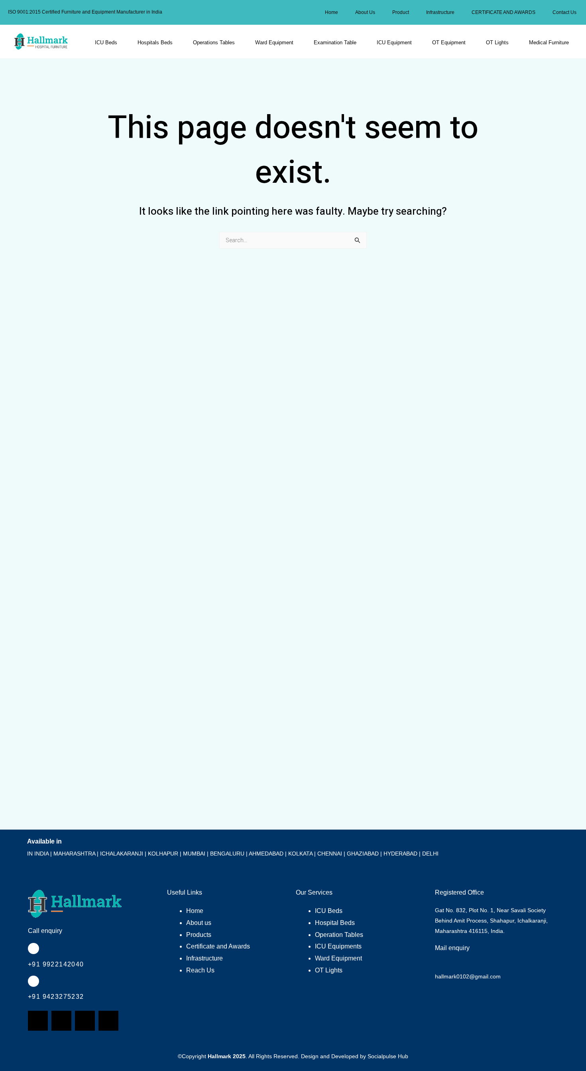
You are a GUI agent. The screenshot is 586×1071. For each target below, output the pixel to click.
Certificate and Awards (218, 946)
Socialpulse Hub (388, 1056)
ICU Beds (106, 42)
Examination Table (335, 42)
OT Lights (497, 42)
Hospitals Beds (155, 42)
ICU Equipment (394, 42)
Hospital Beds (335, 922)
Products (198, 934)
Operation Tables (339, 934)
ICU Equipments (338, 946)
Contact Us (564, 12)
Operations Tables (214, 42)
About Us (365, 12)
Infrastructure (440, 12)
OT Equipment (449, 42)
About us (198, 922)
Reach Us (200, 970)
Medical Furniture (549, 42)
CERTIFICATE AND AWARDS (503, 12)
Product (400, 12)
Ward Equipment (274, 42)
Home (331, 12)
